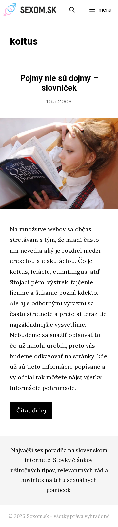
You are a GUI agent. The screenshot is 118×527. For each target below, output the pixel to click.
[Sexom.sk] (31, 10)
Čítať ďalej (33, 413)
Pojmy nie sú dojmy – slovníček (59, 83)
